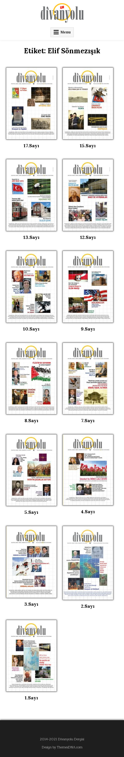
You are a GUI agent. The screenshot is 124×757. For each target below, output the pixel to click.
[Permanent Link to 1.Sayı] (31, 656)
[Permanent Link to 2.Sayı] (88, 563)
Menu (66, 32)
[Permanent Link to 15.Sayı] (88, 103)
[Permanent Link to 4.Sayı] (88, 470)
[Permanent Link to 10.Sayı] (31, 286)
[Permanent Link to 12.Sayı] (88, 195)
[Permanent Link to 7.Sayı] (88, 378)
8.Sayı (31, 420)
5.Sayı (31, 512)
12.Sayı (88, 237)
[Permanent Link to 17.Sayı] (31, 103)
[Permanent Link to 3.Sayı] (31, 562)
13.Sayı (31, 237)
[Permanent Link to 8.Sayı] (31, 378)
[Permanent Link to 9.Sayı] (88, 286)
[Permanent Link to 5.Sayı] (31, 470)
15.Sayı (88, 145)
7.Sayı (88, 420)
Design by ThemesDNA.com (62, 747)
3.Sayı (31, 604)
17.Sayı (31, 145)
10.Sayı (31, 329)
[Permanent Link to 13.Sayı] (31, 195)
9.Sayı (88, 329)
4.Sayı (88, 511)
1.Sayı (31, 698)
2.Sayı (88, 606)
